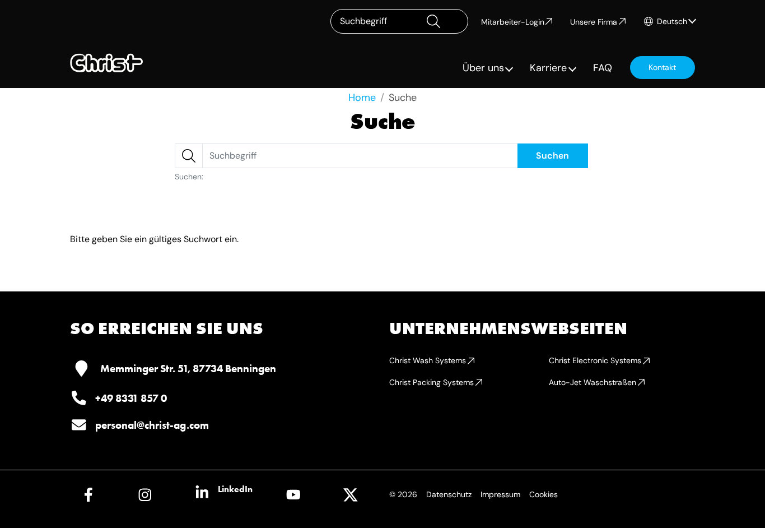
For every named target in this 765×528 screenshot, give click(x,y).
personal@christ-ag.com (152, 425)
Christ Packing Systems (431, 382)
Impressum (500, 494)
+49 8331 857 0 (131, 398)
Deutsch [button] (672, 21)
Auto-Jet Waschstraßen (592, 382)
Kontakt (662, 67)
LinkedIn (235, 489)
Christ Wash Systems (427, 360)
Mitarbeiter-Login (512, 22)
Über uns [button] (483, 68)
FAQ (602, 68)
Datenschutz (449, 494)
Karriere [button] (548, 68)
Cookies (543, 494)
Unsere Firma (593, 22)
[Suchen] (442, 21)
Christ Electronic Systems (595, 360)
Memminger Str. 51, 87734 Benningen (188, 368)
